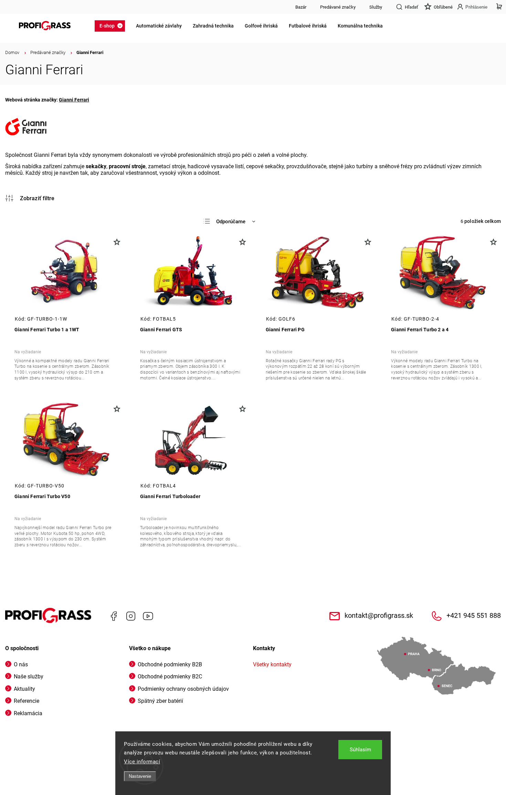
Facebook (113, 616)
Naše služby (28, 676)
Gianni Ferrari (74, 100)
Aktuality (24, 689)
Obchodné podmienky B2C (170, 676)
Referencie (26, 701)
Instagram (131, 616)
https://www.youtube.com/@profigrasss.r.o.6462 (148, 616)
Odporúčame (230, 221)
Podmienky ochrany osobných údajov (183, 689)
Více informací (142, 762)
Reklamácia (28, 713)
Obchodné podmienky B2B (170, 664)
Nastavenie (140, 776)
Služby (375, 7)
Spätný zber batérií (160, 701)
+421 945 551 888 (473, 616)
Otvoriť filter (30, 198)
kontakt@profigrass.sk (379, 616)
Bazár (300, 7)
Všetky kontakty (272, 664)
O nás (21, 664)
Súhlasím (360, 749)
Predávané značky (338, 7)
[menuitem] (112, 26)
